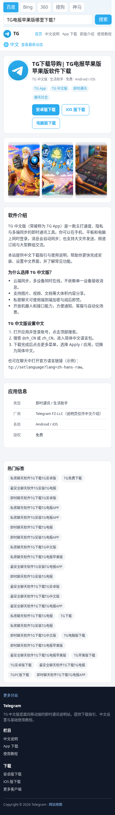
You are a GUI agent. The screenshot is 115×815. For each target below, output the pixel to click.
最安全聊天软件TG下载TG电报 (62, 665)
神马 (77, 7)
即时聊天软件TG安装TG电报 (31, 576)
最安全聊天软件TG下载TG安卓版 (34, 586)
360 (44, 7)
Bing (28, 7)
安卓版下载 (46, 109)
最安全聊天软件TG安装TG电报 (33, 488)
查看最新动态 (32, 44)
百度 (10, 7)
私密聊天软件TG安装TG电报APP (34, 517)
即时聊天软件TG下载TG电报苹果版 (36, 645)
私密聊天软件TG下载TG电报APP (34, 507)
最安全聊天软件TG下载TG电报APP (36, 606)
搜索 (103, 19)
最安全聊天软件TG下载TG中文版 (34, 596)
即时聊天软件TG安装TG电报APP (34, 537)
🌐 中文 (11, 44)
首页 (38, 33)
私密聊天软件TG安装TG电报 (31, 625)
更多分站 (10, 695)
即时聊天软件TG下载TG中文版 (33, 635)
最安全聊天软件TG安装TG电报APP (36, 566)
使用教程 (104, 33)
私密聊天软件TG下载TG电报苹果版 (36, 557)
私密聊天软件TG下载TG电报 (31, 616)
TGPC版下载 (19, 675)
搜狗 (60, 7)
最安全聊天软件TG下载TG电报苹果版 (38, 655)
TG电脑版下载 (74, 635)
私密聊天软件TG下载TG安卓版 (33, 478)
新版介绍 (87, 33)
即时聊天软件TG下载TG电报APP (61, 675)
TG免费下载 (73, 478)
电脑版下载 (46, 122)
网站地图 (55, 804)
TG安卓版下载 (21, 665)
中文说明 (52, 33)
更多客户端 (12, 789)
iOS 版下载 (75, 109)
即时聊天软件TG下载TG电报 (31, 527)
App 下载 (69, 33)
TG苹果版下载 (84, 655)
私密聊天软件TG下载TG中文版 (33, 547)
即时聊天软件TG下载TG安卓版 (33, 498)
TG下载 (66, 616)
